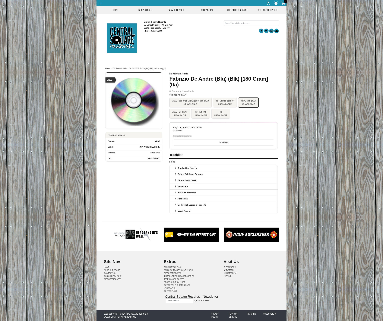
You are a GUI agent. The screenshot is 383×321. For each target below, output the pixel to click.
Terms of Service (233, 315)
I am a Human (202, 301)
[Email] (276, 30)
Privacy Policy (215, 315)
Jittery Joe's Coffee (174, 279)
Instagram (230, 273)
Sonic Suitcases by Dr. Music (178, 270)
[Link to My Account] (276, 3)
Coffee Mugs (170, 291)
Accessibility (269, 314)
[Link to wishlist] (269, 3)
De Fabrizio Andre (120, 69)
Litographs (169, 288)
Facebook (230, 267)
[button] (146, 10)
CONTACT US (206, 10)
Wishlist (225, 142)
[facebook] (261, 30)
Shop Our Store (112, 270)
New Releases (176, 10)
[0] (284, 3)
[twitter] (266, 30)
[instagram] (271, 30)
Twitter (229, 270)
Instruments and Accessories (179, 276)
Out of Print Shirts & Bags (177, 285)
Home (107, 69)
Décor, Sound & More (174, 282)
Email (228, 276)
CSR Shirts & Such (237, 10)
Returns (251, 314)
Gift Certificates (267, 10)
